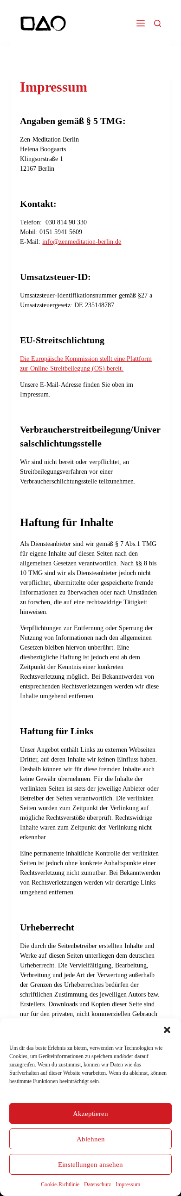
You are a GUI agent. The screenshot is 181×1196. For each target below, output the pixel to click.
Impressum (128, 1184)
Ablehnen (91, 1139)
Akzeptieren (90, 1113)
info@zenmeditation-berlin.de (81, 241)
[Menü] (140, 23)
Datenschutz (97, 1184)
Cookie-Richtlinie (60, 1184)
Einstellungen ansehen (90, 1164)
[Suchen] (157, 23)
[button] (167, 1030)
